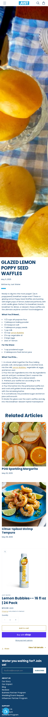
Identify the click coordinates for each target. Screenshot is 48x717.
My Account (7, 712)
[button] (4, 3)
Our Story (6, 682)
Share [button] (7, 649)
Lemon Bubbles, (19, 367)
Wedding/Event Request (13, 696)
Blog (4, 687)
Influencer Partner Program (14, 698)
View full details (35, 647)
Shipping (5, 611)
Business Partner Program (14, 693)
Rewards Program (10, 715)
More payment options (24, 640)
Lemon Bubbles (17, 332)
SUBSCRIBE (39, 670)
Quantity (5, 615)
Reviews (5, 690)
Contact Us (7, 709)
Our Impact (7, 684)
